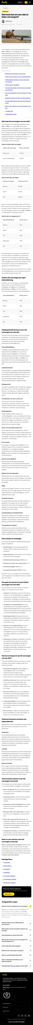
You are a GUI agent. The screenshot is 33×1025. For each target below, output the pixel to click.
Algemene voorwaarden (12, 1019)
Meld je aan (6, 987)
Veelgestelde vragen (10, 114)
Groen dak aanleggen (9, 876)
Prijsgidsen (6, 8)
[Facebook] (18, 1015)
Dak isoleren (6, 869)
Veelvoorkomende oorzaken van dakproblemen (17, 98)
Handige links (9, 111)
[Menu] (29, 2)
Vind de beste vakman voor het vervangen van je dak (18, 102)
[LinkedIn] (25, 1015)
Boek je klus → (9, 894)
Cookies (24, 1019)
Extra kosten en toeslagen (12, 85)
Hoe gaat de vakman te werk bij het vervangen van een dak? (18, 89)
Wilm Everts (9, 21)
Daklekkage (6, 872)
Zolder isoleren (7, 865)
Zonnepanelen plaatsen (9, 879)
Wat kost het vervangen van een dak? (15, 73)
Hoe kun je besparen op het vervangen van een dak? (18, 94)
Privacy (19, 1019)
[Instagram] (22, 1015)
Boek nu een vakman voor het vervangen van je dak (18, 107)
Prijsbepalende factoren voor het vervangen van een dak (17, 81)
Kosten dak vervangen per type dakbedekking (17, 76)
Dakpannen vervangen (9, 882)
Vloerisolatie (6, 862)
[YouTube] (29, 1015)
